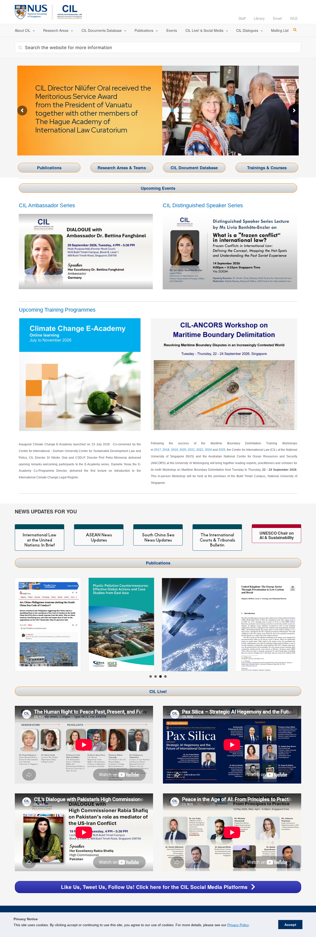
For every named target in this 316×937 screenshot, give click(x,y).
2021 (191, 449)
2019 (174, 449)
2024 (208, 449)
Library (259, 18)
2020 (182, 449)
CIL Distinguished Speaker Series (203, 205)
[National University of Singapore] (31, 11)
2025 (221, 449)
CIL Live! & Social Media (204, 30)
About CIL (22, 30)
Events (171, 30)
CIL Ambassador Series (47, 205)
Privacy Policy (238, 925)
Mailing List (280, 30)
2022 (199, 449)
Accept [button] (290, 925)
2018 (165, 449)
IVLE (293, 18)
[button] (32, 30)
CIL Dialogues (247, 30)
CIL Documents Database (101, 30)
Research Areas (55, 30)
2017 (157, 449)
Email (277, 18)
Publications (144, 30)
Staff (241, 18)
